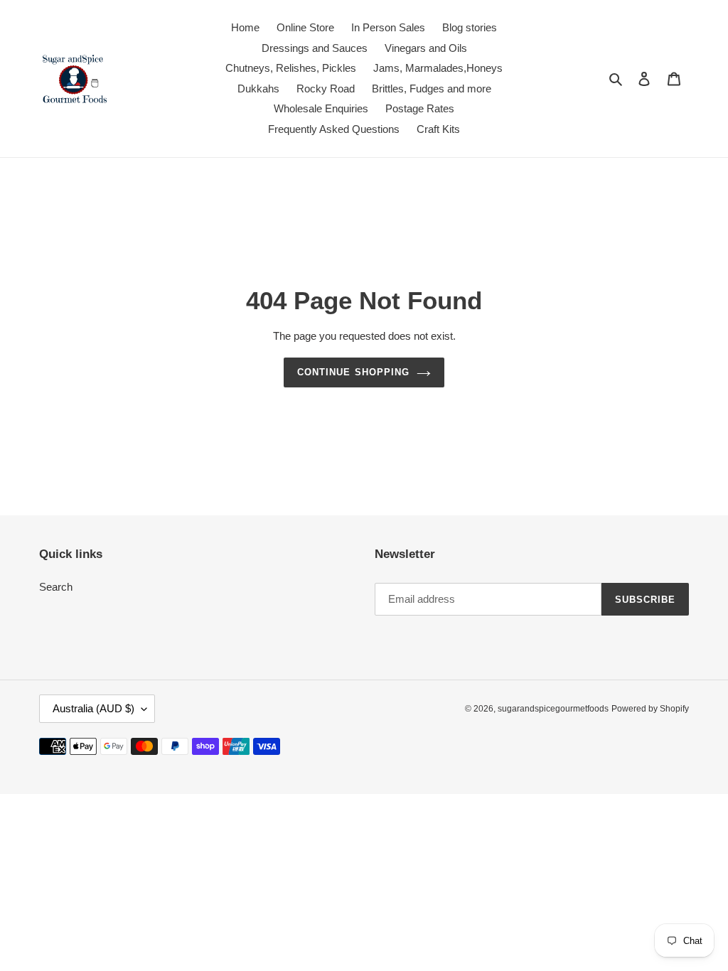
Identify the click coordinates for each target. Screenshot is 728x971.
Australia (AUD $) (93, 708)
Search (56, 587)
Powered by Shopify (650, 709)
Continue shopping (353, 372)
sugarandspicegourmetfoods (553, 709)
